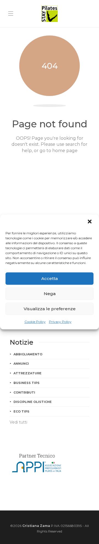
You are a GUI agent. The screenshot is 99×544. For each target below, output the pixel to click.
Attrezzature (27, 373)
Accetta (49, 278)
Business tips (26, 383)
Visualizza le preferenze (50, 308)
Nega (50, 293)
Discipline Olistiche (32, 402)
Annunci (21, 364)
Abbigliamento (27, 354)
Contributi (24, 392)
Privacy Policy (60, 322)
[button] (90, 222)
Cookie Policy (35, 322)
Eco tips (21, 411)
